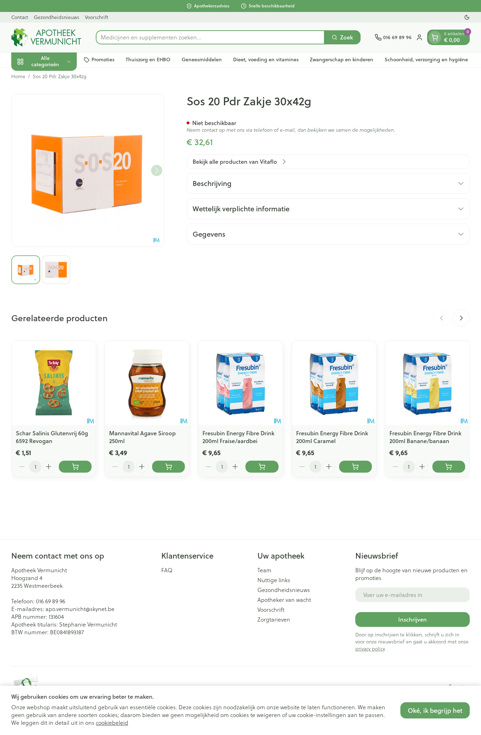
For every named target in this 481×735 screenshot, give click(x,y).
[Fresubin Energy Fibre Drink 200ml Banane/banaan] (427, 383)
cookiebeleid (112, 722)
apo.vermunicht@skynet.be (79, 609)
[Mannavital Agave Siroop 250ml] (147, 383)
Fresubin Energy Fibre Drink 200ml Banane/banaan (425, 437)
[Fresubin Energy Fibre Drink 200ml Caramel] (334, 383)
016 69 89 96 (50, 601)
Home (18, 76)
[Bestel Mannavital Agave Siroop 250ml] (168, 467)
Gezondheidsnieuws (56, 17)
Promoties (103, 59)
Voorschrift (96, 17)
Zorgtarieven (273, 619)
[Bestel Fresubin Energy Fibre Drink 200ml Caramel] (355, 467)
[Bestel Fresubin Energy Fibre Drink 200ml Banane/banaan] (448, 467)
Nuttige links (273, 580)
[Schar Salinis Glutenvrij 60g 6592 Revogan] (54, 383)
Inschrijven (412, 619)
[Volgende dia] (461, 318)
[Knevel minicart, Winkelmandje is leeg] (435, 37)
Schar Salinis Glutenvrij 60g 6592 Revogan (52, 437)
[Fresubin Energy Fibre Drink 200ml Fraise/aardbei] (240, 383)
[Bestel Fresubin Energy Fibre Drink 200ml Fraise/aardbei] (261, 467)
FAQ (167, 570)
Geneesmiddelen (202, 59)
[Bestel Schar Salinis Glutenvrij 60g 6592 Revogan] (75, 467)
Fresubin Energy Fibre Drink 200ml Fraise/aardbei (238, 437)
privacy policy (370, 648)
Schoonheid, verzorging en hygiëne (426, 59)
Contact (19, 17)
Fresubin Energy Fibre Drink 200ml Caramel (332, 437)
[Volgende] (156, 170)
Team (264, 570)
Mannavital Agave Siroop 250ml (142, 437)
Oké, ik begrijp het (435, 710)
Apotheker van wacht (284, 600)
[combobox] (210, 37)
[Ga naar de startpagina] (46, 37)
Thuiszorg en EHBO (148, 59)
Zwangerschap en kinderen (341, 59)
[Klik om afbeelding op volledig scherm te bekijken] (88, 170)
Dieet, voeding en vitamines (266, 59)
